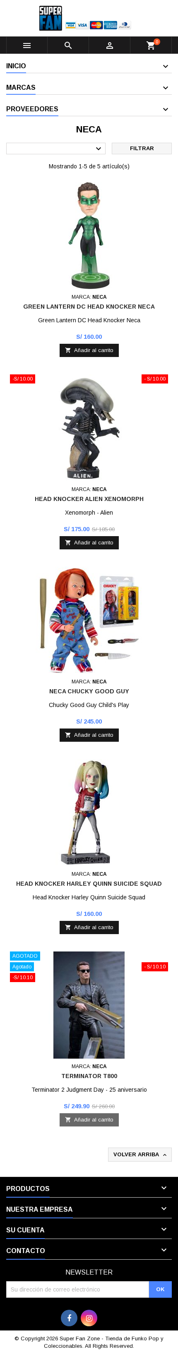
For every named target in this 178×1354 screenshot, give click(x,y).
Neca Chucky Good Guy (89, 691)
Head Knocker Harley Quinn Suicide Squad (89, 883)
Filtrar (142, 148)
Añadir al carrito (89, 350)
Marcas (21, 87)
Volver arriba (140, 1154)
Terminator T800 (89, 1076)
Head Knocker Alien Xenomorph (89, 499)
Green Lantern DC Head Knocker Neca (89, 306)
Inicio (16, 65)
